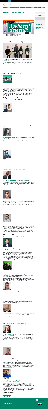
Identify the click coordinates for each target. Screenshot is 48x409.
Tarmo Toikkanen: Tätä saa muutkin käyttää (11, 313)
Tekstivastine (5, 60)
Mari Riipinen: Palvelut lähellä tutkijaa (10, 334)
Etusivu (4, 7)
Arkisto (42, 7)
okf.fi (4, 322)
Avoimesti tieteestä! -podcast (39, 18)
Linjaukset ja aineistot (24, 7)
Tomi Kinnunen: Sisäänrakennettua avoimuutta (12, 223)
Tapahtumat (37, 7)
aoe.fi (32, 300)
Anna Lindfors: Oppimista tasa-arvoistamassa (11, 291)
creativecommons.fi (9, 323)
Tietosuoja (4, 405)
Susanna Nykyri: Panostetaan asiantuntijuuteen (11, 380)
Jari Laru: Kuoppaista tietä (8, 271)
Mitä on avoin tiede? (9, 7)
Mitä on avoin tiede (10, 392)
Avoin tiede (9, 0)
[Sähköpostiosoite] (10, 396)
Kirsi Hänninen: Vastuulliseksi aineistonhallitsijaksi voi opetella (13, 201)
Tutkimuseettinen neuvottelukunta (24, 0)
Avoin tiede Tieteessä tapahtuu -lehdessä (39, 21)
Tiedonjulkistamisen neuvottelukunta (16, 0)
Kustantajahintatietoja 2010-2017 (39, 28)
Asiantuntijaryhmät (17, 7)
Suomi (40, 4)
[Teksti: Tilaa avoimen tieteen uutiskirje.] (40, 400)
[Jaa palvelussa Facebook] (4, 396)
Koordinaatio (32, 7)
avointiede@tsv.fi (9, 403)
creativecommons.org (23, 323)
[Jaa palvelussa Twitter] (8, 396)
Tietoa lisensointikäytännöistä (11, 405)
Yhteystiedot (5, 403)
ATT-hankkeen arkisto (39, 15)
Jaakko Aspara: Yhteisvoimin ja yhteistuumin (11, 248)
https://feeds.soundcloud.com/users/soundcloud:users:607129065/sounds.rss (18, 39)
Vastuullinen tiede (5, 0)
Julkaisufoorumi (31, 0)
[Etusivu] (7, 4)
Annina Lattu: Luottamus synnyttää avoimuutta (12, 137)
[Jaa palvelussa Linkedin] (6, 396)
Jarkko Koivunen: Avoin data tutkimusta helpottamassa (12, 180)
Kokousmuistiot (38, 13)
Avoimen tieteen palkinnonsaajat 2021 (25, 59)
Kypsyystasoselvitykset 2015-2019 (39, 25)
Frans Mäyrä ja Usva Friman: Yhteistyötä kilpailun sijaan (13, 115)
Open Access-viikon (14, 88)
